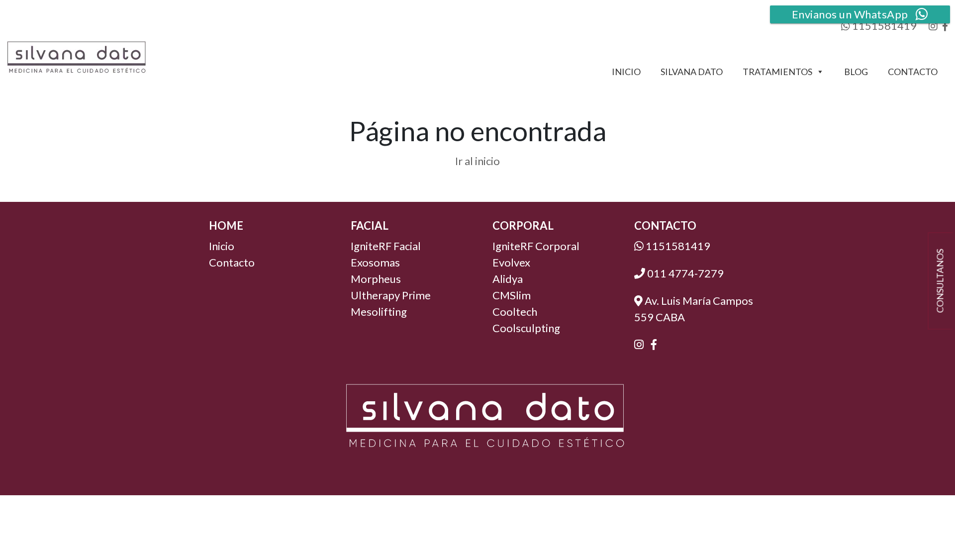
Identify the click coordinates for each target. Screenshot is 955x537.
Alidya (507, 278)
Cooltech (514, 311)
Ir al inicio (477, 161)
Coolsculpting (526, 328)
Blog (856, 71)
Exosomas (375, 262)
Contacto (913, 71)
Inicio (626, 71)
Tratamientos (777, 71)
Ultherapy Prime (391, 295)
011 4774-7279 (684, 273)
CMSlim (511, 295)
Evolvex (511, 262)
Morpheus (376, 278)
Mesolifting (379, 311)
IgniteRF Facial (386, 246)
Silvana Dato (692, 71)
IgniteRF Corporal (535, 246)
